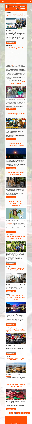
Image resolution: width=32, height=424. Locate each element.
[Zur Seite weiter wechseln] (27, 413)
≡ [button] (30, 1)
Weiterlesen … (11, 42)
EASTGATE (8, 376)
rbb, (13, 65)
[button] (27, 419)
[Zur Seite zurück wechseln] (11, 413)
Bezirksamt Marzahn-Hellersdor (18, 30)
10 (25, 413)
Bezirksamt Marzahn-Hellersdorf (18, 129)
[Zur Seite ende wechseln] (29, 413)
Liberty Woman (9, 223)
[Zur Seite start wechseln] (10, 413)
